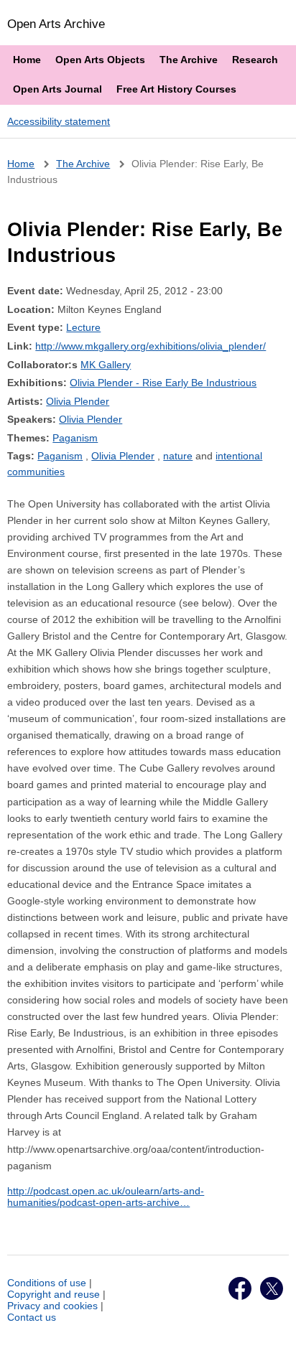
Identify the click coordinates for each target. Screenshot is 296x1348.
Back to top (271, 1321)
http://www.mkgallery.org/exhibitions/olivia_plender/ (150, 346)
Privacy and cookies (52, 1305)
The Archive (188, 59)
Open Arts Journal (57, 89)
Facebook (239, 1288)
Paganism (75, 438)
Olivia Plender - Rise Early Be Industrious (163, 382)
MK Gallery (105, 364)
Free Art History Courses (176, 89)
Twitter (271, 1288)
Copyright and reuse (53, 1294)
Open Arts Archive (56, 24)
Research (255, 59)
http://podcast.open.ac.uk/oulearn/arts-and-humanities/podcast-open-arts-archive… (105, 1196)
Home (27, 59)
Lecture (83, 327)
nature (178, 456)
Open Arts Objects (100, 59)
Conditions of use (46, 1282)
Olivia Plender (77, 401)
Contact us (31, 1317)
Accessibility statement (58, 121)
